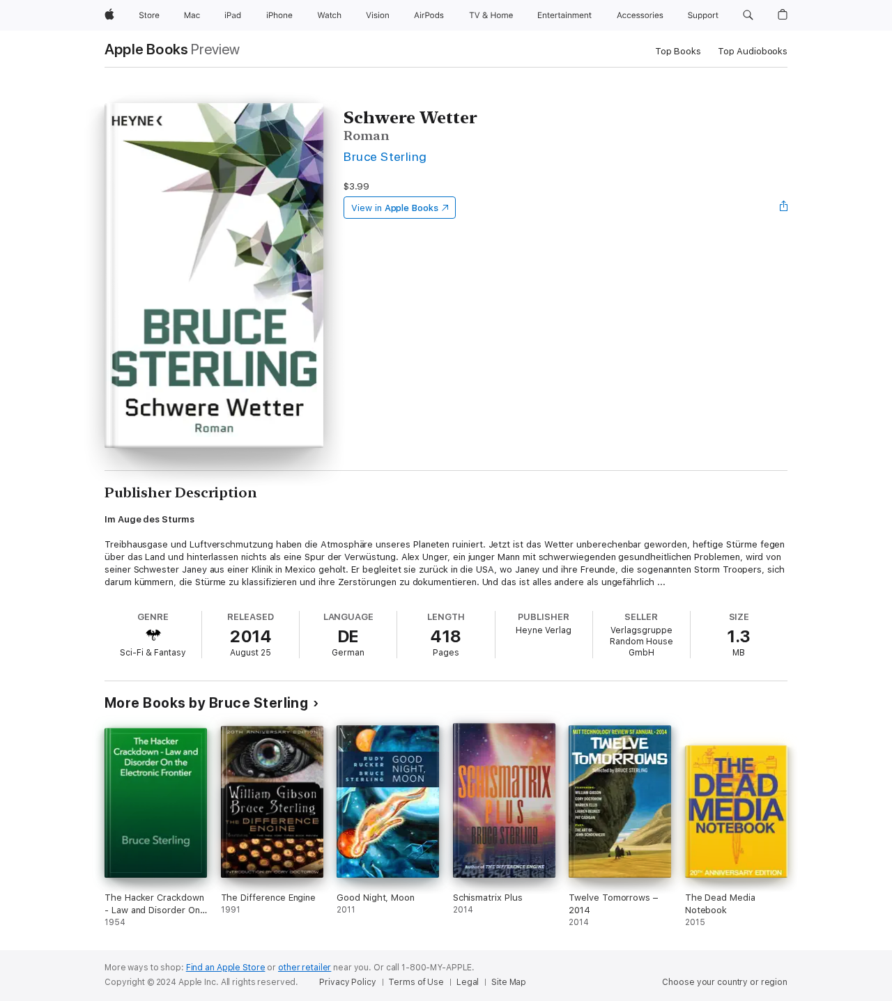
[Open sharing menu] (784, 207)
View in (394, 208)
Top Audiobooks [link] (752, 51)
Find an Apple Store (226, 967)
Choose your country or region (724, 982)
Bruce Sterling (385, 156)
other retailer (304, 967)
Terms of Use (416, 982)
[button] (748, 15)
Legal (467, 982)
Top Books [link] (678, 51)
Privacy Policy (347, 982)
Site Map (508, 982)
